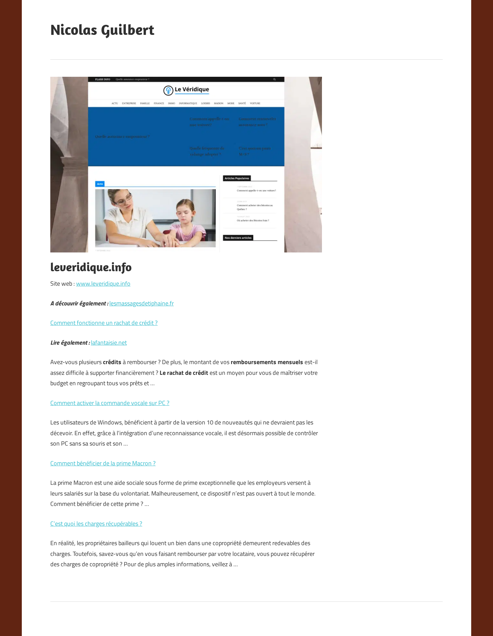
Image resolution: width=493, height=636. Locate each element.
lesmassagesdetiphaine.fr (141, 303)
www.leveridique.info (103, 283)
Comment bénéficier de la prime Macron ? (103, 463)
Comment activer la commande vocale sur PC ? (109, 402)
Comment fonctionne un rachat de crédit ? (104, 322)
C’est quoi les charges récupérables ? (96, 523)
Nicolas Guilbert (102, 29)
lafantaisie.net (109, 342)
